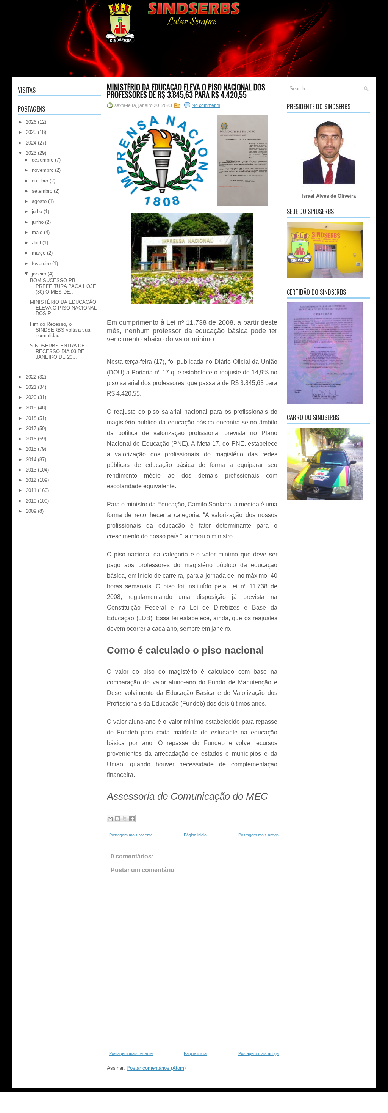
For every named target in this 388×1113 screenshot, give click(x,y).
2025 (31, 132)
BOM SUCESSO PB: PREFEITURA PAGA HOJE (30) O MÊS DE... (63, 286)
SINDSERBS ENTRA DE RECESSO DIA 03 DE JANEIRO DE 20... (57, 351)
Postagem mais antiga (258, 835)
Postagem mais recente (131, 835)
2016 (31, 439)
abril (36, 242)
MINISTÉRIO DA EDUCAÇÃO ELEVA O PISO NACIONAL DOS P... (63, 307)
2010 (31, 501)
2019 (31, 407)
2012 (31, 480)
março (38, 253)
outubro (40, 181)
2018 (31, 418)
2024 (31, 143)
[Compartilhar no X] (124, 818)
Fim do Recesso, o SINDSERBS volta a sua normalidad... (60, 329)
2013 (31, 470)
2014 (31, 459)
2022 (31, 377)
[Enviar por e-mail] (110, 818)
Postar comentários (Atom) (156, 1068)
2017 (31, 428)
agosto (39, 201)
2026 (31, 122)
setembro (42, 191)
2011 (31, 490)
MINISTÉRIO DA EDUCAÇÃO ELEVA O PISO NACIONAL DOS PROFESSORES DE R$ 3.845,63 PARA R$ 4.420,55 (186, 90)
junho (38, 222)
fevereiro (41, 263)
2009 (31, 511)
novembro (42, 170)
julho (37, 211)
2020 (31, 397)
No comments (206, 105)
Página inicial (195, 835)
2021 (31, 387)
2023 (31, 153)
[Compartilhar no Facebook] (132, 818)
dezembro (42, 160)
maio (37, 232)
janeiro (39, 274)
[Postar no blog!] (117, 818)
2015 (31, 449)
